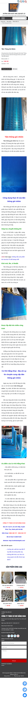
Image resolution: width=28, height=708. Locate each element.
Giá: (2, 61)
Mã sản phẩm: (4, 58)
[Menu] (3, 18)
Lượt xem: (3, 63)
